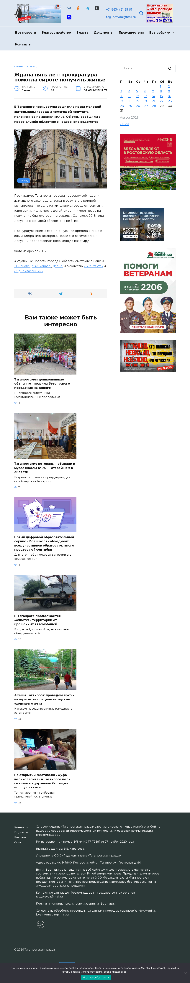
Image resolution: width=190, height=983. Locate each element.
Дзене (58, 266)
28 (154, 106)
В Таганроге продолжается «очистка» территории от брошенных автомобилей (37, 620)
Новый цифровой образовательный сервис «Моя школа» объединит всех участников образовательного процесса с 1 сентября (44, 543)
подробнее (86, 967)
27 (146, 106)
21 (153, 101)
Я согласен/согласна (96, 977)
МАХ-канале (41, 266)
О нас (18, 842)
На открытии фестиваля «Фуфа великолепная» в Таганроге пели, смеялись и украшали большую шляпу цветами (42, 781)
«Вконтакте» (93, 266)
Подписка (21, 832)
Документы (103, 32)
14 (153, 96)
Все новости (25, 32)
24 (122, 106)
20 (146, 101)
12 (137, 96)
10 (121, 96)
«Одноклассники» (28, 271)
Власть (82, 32)
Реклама (20, 837)
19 (137, 101)
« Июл (124, 124)
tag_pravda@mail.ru (121, 17)
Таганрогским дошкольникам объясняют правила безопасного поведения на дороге (42, 384)
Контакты (23, 44)
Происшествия (131, 32)
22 (162, 101)
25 (130, 106)
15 (161, 96)
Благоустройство (56, 32)
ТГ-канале (22, 266)
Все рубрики (159, 32)
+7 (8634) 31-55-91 (119, 9)
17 (121, 101)
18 (130, 101)
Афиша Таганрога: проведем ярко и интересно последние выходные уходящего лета (44, 699)
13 (145, 96)
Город (24, 180)
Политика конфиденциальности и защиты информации (76, 903)
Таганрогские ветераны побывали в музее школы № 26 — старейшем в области (44, 468)
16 (169, 96)
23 (170, 101)
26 (138, 106)
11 (129, 96)
